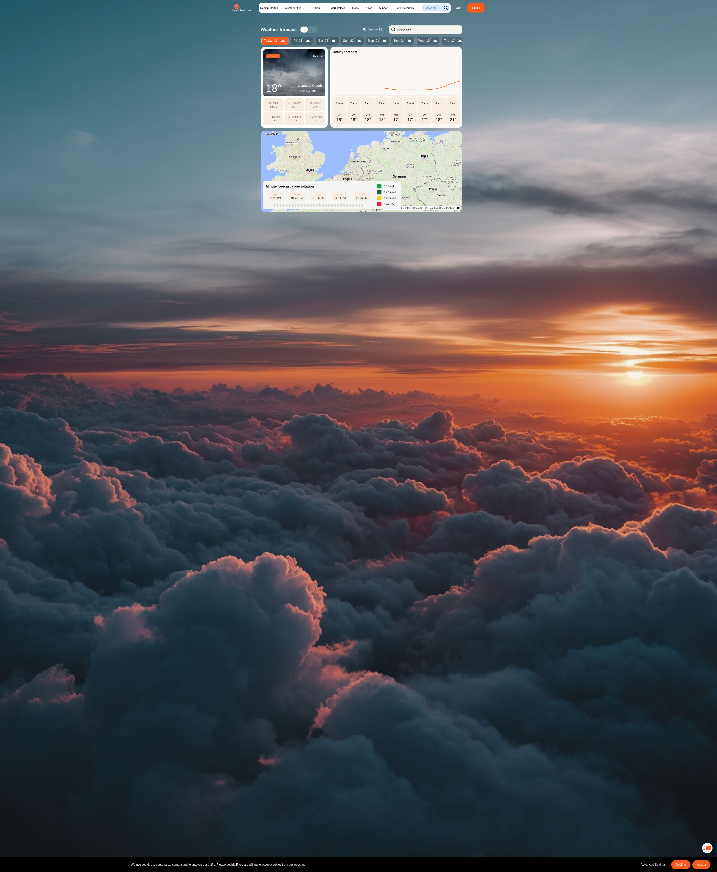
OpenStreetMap (447, 207)
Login (458, 8)
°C (304, 29)
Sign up (476, 8)
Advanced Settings (653, 864)
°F (313, 29)
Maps (355, 7)
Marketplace (337, 7)
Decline (681, 864)
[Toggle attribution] (458, 208)
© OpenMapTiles (419, 207)
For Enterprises (404, 7)
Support (383, 7)
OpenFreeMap (403, 207)
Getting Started (269, 7)
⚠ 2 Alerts (273, 56)
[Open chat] (707, 848)
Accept (701, 864)
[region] (361, 171)
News (369, 7)
